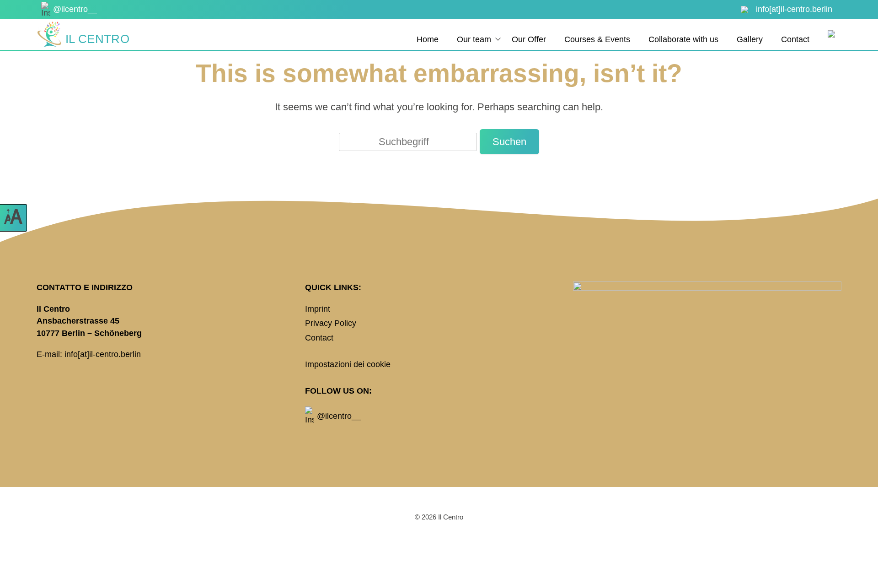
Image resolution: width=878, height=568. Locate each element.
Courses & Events (597, 39)
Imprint (317, 309)
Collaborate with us (683, 39)
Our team (474, 39)
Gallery (750, 39)
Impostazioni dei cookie (348, 364)
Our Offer (529, 39)
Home (428, 39)
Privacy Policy (330, 323)
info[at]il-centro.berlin (102, 354)
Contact (795, 39)
